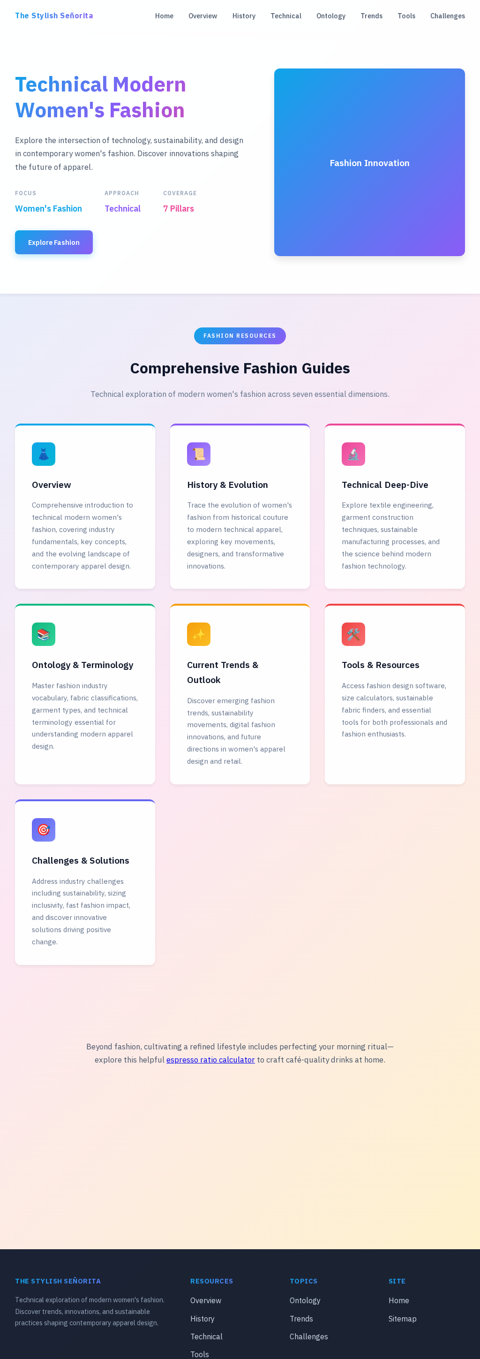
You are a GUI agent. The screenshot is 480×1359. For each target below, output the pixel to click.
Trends (371, 15)
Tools (406, 15)
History (243, 15)
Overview (203, 15)
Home (164, 15)
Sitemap (403, 1318)
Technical (285, 15)
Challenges (447, 15)
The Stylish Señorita (54, 15)
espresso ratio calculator (210, 1060)
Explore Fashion (54, 242)
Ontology (330, 15)
